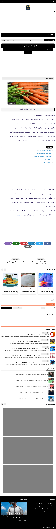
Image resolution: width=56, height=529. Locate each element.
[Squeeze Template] (54, 527)
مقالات (36, 508)
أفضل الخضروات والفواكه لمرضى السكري (42, 156)
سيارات (32, 505)
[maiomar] (28, 7)
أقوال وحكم (41, 503)
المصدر (18, 215)
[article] (15, 260)
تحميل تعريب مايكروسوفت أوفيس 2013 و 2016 (38, 334)
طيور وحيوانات (44, 508)
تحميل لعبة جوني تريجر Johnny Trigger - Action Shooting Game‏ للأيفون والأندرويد (29, 348)
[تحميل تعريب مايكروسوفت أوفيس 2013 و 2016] (52, 334)
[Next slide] (2, 270)
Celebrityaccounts (48, 511)
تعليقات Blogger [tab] (50, 304)
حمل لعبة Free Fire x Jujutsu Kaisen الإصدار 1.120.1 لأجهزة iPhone (32, 362)
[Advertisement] (28, 21)
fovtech (25, 520)
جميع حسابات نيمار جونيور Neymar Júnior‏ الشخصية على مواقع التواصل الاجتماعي (30, 341)
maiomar (40, 527)
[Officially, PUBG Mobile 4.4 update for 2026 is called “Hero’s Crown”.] (14, 508)
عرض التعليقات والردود (6, 307)
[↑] (28, 526)
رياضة (39, 505)
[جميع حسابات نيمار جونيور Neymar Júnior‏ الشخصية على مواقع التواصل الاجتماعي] (52, 341)
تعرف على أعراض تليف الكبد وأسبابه (43, 150)
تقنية (45, 505)
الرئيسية (50, 34)
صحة (29, 49)
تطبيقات (50, 505)
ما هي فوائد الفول (47, 159)
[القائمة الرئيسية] (3, 34)
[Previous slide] (5, 404)
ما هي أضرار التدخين (47, 162)
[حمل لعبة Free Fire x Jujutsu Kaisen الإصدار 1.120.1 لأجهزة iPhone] (52, 362)
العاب (35, 503)
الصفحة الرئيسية (35, 49)
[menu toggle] (54, 2)
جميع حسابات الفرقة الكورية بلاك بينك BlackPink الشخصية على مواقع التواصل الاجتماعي (28, 355)
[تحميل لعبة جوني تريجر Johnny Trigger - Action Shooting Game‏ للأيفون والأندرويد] (52, 348)
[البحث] (2, 2)
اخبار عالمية (50, 503)
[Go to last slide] (5, 270)
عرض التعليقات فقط (17, 307)
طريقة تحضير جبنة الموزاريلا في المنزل (43, 153)
